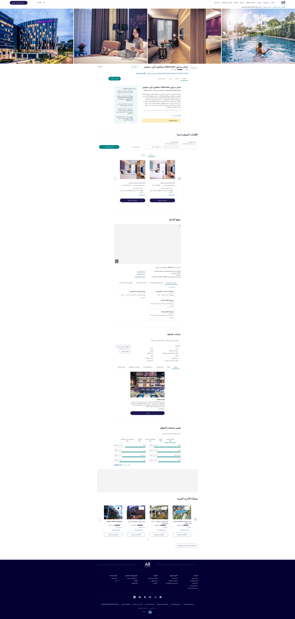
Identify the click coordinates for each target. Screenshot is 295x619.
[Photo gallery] (147, 36)
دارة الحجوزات (114, 578)
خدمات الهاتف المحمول (132, 578)
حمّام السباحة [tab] (159, 367)
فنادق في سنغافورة (267, 7)
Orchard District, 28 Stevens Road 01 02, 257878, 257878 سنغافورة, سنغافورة (167, 73)
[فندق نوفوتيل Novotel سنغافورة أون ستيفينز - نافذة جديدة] (182, 512)
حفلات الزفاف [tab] (121, 367)
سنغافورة (275, 7)
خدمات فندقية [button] (174, 334)
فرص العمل (195, 583)
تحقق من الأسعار (114, 78)
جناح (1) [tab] (143, 155)
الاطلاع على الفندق (182, 534)
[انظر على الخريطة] (147, 244)
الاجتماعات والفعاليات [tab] (134, 367)
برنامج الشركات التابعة (193, 588)
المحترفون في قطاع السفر (172, 583)
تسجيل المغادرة (172, 142)
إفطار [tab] (168, 367)
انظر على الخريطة (184, 529)
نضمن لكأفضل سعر (100, 67)
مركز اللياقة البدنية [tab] (148, 367)
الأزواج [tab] (160, 440)
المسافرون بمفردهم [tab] (150, 440)
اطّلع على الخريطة (140, 73)
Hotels (283, 7)
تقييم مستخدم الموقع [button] (170, 427)
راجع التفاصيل (161, 408)
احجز (148, 413)
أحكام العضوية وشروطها (162, 604)
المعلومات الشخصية (149, 604)
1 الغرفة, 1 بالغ (156, 147)
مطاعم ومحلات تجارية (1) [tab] (126, 282)
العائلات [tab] (139, 440)
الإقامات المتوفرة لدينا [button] (187, 134)
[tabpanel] (147, 182)
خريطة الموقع (154, 580)
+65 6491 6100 (141, 272)
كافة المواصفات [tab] (170, 440)
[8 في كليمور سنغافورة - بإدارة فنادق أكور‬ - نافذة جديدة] (159, 512)
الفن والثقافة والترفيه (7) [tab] (156, 282)
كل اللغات (155, 583)
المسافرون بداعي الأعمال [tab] (127, 440)
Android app (134, 583)
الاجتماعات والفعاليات (173, 580)
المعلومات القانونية (126, 604)
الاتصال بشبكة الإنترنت (153, 578)
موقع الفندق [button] (175, 219)
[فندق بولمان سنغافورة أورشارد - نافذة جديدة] (136, 512)
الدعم (116, 580)
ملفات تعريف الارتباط (138, 604)
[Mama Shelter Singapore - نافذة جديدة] (113, 512)
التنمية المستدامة (194, 585)
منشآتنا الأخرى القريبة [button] (187, 498)
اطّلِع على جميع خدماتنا (123, 346)
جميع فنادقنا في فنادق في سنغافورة (187, 545)
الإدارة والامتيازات (194, 580)
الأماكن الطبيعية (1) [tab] (141, 282)
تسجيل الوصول (189, 142)
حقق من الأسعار (109, 147)
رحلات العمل (175, 578)
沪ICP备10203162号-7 (142, 608)
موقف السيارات (125, 351)
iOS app (135, 580)
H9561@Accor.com (140, 277)
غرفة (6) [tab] (151, 155)
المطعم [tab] (176, 367)
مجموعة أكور (195, 578)
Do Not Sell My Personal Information (110, 604)
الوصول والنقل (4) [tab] (171, 282)
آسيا (279, 7)
